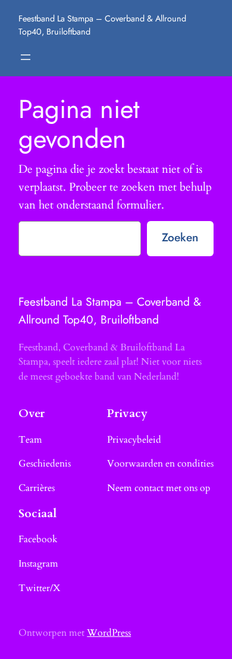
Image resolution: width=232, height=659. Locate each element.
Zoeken (180, 237)
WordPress (109, 632)
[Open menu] (25, 57)
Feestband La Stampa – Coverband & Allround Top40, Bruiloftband (109, 310)
